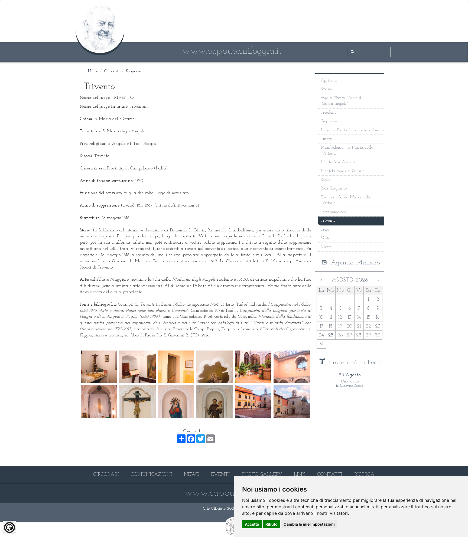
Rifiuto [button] (271, 524)
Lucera (326, 139)
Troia (325, 230)
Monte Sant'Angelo (338, 162)
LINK (300, 474)
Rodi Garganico (334, 188)
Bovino (326, 89)
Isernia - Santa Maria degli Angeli (352, 130)
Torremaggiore (333, 212)
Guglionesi (330, 121)
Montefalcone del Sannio (342, 171)
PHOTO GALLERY (262, 474)
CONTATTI (329, 474)
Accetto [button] (252, 524)
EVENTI (220, 474)
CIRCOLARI (106, 474)
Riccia (326, 180)
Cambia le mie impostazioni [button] (309, 524)
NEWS (191, 474)
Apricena (329, 80)
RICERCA (364, 474)
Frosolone (328, 113)
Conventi (112, 71)
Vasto (325, 238)
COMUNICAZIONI (151, 474)
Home (93, 71)
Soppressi (133, 71)
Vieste (326, 247)
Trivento (328, 221)
